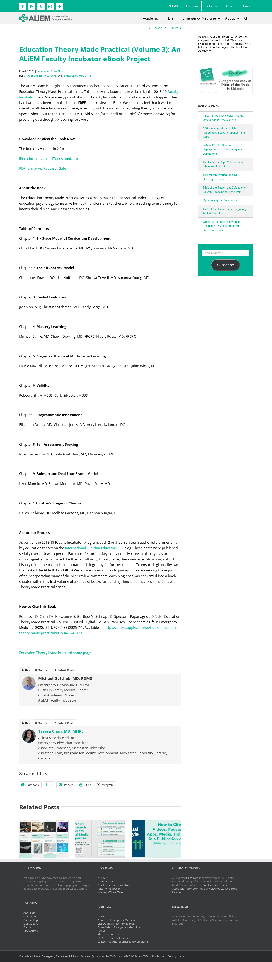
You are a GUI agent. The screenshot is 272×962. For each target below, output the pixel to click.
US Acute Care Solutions (113, 938)
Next (174, 28)
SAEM (101, 931)
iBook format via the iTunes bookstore (50, 158)
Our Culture (30, 924)
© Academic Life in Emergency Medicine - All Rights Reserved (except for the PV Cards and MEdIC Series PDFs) (84, 956)
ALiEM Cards (105, 881)
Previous (159, 28)
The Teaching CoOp (110, 934)
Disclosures (30, 931)
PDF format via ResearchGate (42, 168)
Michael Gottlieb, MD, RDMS (40, 75)
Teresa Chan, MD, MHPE (77, 75)
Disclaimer (158, 956)
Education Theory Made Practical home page (55, 652)
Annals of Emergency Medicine (117, 920)
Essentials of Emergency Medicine (119, 927)
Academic (44, 71)
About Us (29, 913)
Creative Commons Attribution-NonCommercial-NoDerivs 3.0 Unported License (204, 888)
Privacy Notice (176, 956)
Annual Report (32, 920)
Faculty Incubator (109, 889)
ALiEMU (103, 878)
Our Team (29, 916)
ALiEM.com (191, 878)
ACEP (101, 916)
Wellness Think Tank (110, 892)
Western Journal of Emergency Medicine (123, 942)
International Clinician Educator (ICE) (94, 548)
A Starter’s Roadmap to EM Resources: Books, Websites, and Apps (224, 132)
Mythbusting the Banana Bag (220, 200)
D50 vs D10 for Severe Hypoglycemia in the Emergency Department (223, 149)
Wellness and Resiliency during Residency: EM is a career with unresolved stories (222, 226)
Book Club (57, 71)
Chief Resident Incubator (113, 885)
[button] (246, 18)
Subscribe (225, 265)
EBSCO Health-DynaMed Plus (116, 924)
